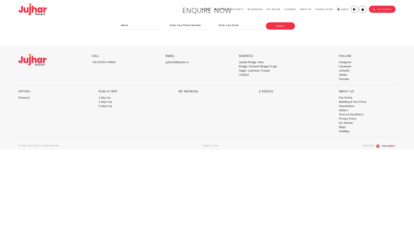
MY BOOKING (255, 9)
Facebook (345, 66)
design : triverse (211, 145)
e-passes (290, 9)
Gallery (343, 110)
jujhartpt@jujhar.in (177, 62)
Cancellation (324, 9)
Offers (24, 91)
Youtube (344, 79)
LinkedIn (344, 70)
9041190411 (384, 9)
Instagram (345, 62)
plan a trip (108, 91)
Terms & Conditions (351, 114)
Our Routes (346, 122)
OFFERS (205, 9)
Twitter (343, 74)
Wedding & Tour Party (229, 9)
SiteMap (344, 131)
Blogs (342, 127)
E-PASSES (266, 91)
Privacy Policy (347, 118)
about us (346, 91)
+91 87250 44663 (104, 62)
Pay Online (345, 97)
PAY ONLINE (274, 9)
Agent (344, 9)
